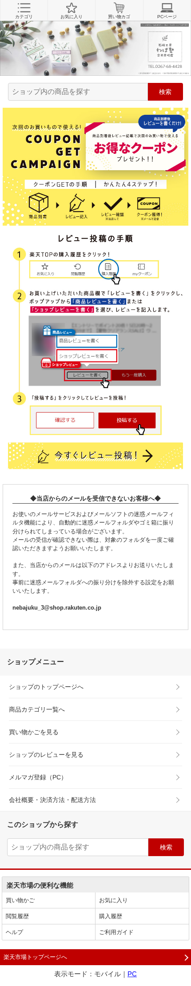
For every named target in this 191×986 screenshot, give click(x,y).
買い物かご (20, 900)
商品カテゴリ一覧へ (37, 709)
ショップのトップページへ (46, 686)
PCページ (167, 16)
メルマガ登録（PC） (38, 777)
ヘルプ (14, 932)
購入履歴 (110, 916)
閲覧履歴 (17, 916)
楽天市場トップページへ (35, 957)
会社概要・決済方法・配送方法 (52, 799)
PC (132, 974)
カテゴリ (24, 16)
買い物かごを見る (34, 732)
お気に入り (71, 16)
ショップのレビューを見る (46, 754)
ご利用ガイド (116, 932)
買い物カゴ (119, 16)
